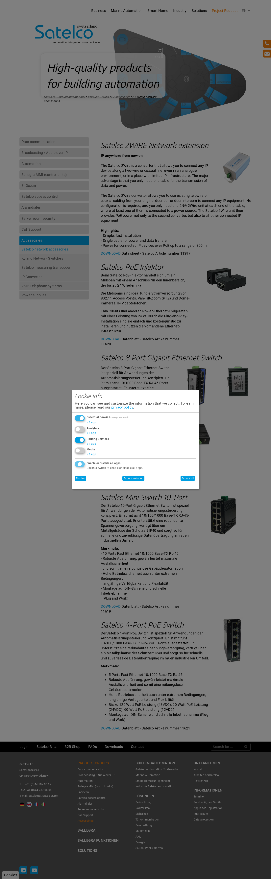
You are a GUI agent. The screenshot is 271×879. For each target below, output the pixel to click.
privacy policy (122, 407)
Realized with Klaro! (135, 485)
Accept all (188, 478)
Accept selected (133, 478)
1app (91, 422)
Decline (80, 478)
